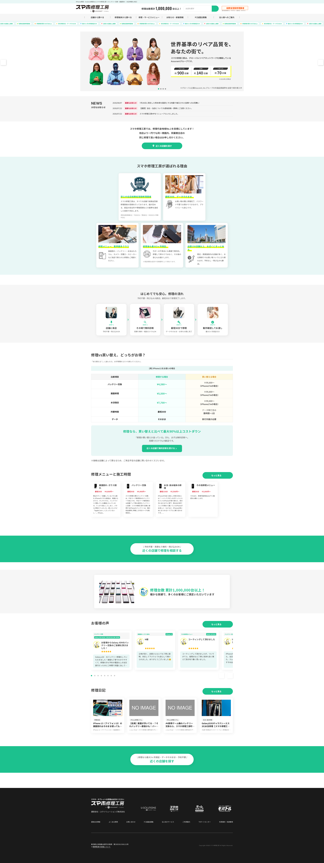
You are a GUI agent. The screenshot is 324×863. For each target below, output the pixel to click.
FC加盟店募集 (201, 17)
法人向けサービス (168, 822)
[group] (105, 499)
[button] (320, 62)
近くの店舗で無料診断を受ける (161, 448)
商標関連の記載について (101, 847)
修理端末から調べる (123, 17)
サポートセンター (205, 822)
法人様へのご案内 (226, 17)
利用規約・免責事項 (226, 822)
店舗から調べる (97, 17)
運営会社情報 (95, 822)
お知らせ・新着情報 (175, 17)
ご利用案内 (186, 822)
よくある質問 (113, 822)
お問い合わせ (130, 822)
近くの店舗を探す (164, 145)
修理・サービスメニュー (149, 17)
